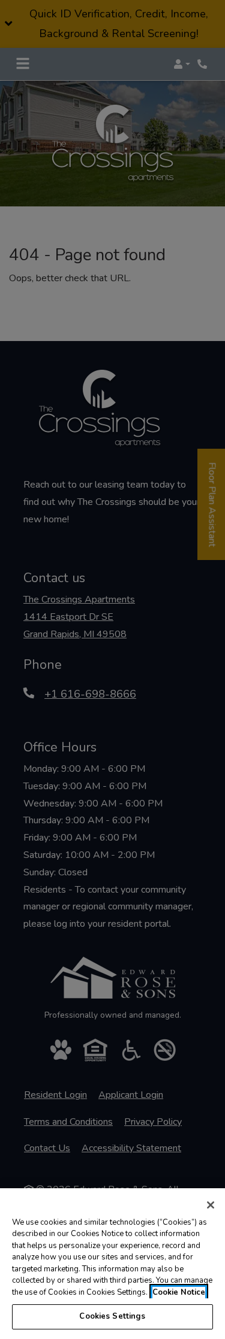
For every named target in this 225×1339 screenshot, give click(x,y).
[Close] (210, 1205)
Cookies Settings (112, 1316)
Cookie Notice (178, 1292)
